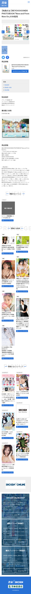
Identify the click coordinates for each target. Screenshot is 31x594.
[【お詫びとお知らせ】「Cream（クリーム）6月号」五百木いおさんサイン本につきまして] (22, 415)
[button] (3, 32)
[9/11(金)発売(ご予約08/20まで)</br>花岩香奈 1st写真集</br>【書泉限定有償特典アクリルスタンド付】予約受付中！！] (8, 342)
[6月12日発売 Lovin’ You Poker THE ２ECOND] (8, 424)
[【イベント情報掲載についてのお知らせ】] (8, 210)
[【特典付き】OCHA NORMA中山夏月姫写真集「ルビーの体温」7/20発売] (8, 244)
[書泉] (15, 581)
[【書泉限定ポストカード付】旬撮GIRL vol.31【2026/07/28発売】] (8, 272)
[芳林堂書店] (15, 586)
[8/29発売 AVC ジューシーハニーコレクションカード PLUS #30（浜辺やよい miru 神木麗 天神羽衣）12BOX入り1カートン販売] (8, 389)
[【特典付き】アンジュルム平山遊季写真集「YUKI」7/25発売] (22, 243)
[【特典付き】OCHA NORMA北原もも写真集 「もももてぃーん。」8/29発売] (8, 306)
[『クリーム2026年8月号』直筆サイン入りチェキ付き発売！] (22, 385)
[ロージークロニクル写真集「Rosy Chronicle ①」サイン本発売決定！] (22, 445)
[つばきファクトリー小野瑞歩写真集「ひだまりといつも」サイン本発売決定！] (8, 457)
